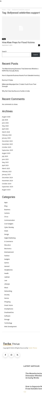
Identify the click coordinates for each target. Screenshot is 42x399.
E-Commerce (8, 241)
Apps (6, 202)
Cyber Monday (9, 227)
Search (4, 51)
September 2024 (7, 187)
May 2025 (5, 162)
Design (6, 234)
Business (7, 209)
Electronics (7, 248)
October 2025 (6, 147)
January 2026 (6, 138)
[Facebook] (5, 355)
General (6, 266)
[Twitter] (17, 355)
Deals (6, 231)
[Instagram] (11, 355)
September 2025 (7, 150)
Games (6, 263)
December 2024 (7, 177)
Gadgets (7, 259)
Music (6, 287)
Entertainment (9, 252)
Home (4, 10)
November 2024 (7, 181)
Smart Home (8, 305)
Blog (4, 39)
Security (6, 295)
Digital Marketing (9, 238)
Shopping (7, 302)
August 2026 (6, 117)
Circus (6, 217)
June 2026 (5, 123)
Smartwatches (9, 312)
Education (7, 245)
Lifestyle (7, 284)
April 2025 (5, 165)
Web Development (10, 326)
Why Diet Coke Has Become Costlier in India (16, 91)
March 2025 (6, 168)
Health (6, 273)
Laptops (7, 277)
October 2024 (6, 184)
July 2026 (5, 120)
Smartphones (8, 309)
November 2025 (7, 144)
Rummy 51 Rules (7, 80)
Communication (9, 220)
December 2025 (7, 141)
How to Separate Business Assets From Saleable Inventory (21, 75)
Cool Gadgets (8, 224)
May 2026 (5, 126)
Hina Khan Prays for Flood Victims (18, 42)
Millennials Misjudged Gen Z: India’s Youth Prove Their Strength (19, 85)
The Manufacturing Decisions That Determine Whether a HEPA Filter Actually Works (20, 70)
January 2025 (6, 174)
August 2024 (6, 190)
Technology (8, 323)
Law (5, 280)
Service (6, 298)
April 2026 (5, 129)
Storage (6, 319)
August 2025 (6, 153)
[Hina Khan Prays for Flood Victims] (21, 28)
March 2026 (6, 132)
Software (7, 316)
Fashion (6, 256)
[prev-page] (24, 392)
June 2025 (5, 159)
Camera (6, 213)
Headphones (8, 270)
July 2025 (5, 156)
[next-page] (25, 392)
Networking (8, 291)
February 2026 (7, 135)
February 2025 (7, 171)
